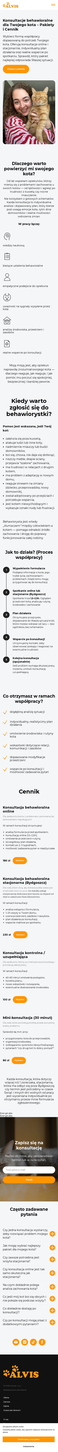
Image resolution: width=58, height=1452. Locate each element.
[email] (16, 1342)
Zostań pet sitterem (12, 1410)
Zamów (6, 1402)
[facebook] (42, 1342)
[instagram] (24, 1342)
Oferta (6, 1398)
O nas (5, 1419)
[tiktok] (33, 1342)
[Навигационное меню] (53, 5)
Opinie (6, 1406)
